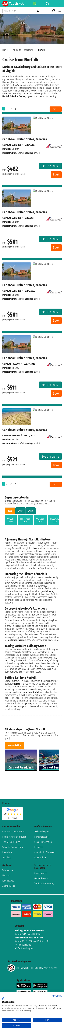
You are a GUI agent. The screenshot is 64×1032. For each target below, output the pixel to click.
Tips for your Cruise (11, 842)
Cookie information (43, 842)
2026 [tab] (10, 510)
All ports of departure (23, 49)
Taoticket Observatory (44, 883)
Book (56, 175)
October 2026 (40, 520)
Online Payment (41, 878)
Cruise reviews (40, 873)
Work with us (40, 857)
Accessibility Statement (44, 852)
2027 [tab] (20, 510)
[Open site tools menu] (60, 3)
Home (5, 49)
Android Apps (8, 885)
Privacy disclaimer (42, 836)
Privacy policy (57, 996)
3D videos (6, 857)
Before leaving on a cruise (14, 836)
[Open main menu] (60, 11)
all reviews (12, 817)
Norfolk (21, 153)
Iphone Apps (8, 880)
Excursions (7, 852)
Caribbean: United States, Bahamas (24, 139)
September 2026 (25, 520)
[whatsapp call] (34, 4)
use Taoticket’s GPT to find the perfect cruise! (36, 968)
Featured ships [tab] (14, 745)
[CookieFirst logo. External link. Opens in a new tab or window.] (3, 998)
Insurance (38, 847)
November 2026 (55, 520)
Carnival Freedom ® (12, 363)
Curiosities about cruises (13, 831)
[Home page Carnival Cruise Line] (54, 145)
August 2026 (10, 520)
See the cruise (50, 166)
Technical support (42, 831)
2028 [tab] (30, 510)
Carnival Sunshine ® (12, 145)
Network (6, 875)
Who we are (7, 870)
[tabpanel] (32, 521)
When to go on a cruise (12, 847)
